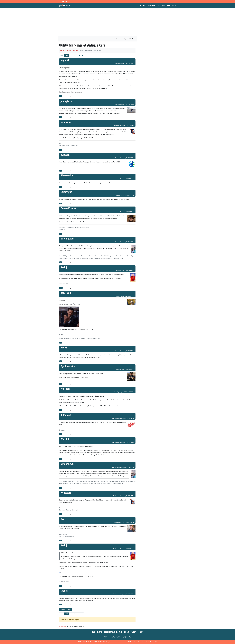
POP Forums (62, 626)
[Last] (82, 55)
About (106, 637)
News (142, 5)
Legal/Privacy (115, 637)
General (75, 50)
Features (171, 5)
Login (125, 39)
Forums (151, 5)
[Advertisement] (117, 22)
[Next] (79, 55)
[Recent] (129, 39)
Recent (62, 50)
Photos (161, 5)
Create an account (118, 39)
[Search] (133, 39)
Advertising (127, 637)
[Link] (71, 96)
